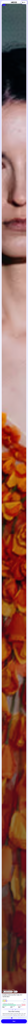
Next (14, 1021)
